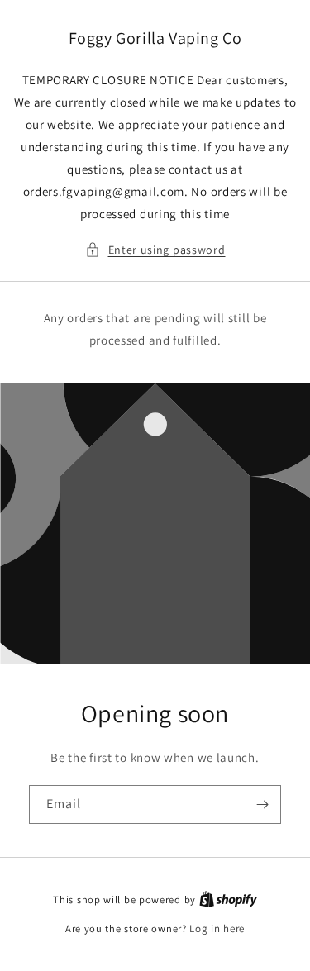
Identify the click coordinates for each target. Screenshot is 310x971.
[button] (155, 250)
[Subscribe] (262, 804)
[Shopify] (228, 899)
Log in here (217, 928)
